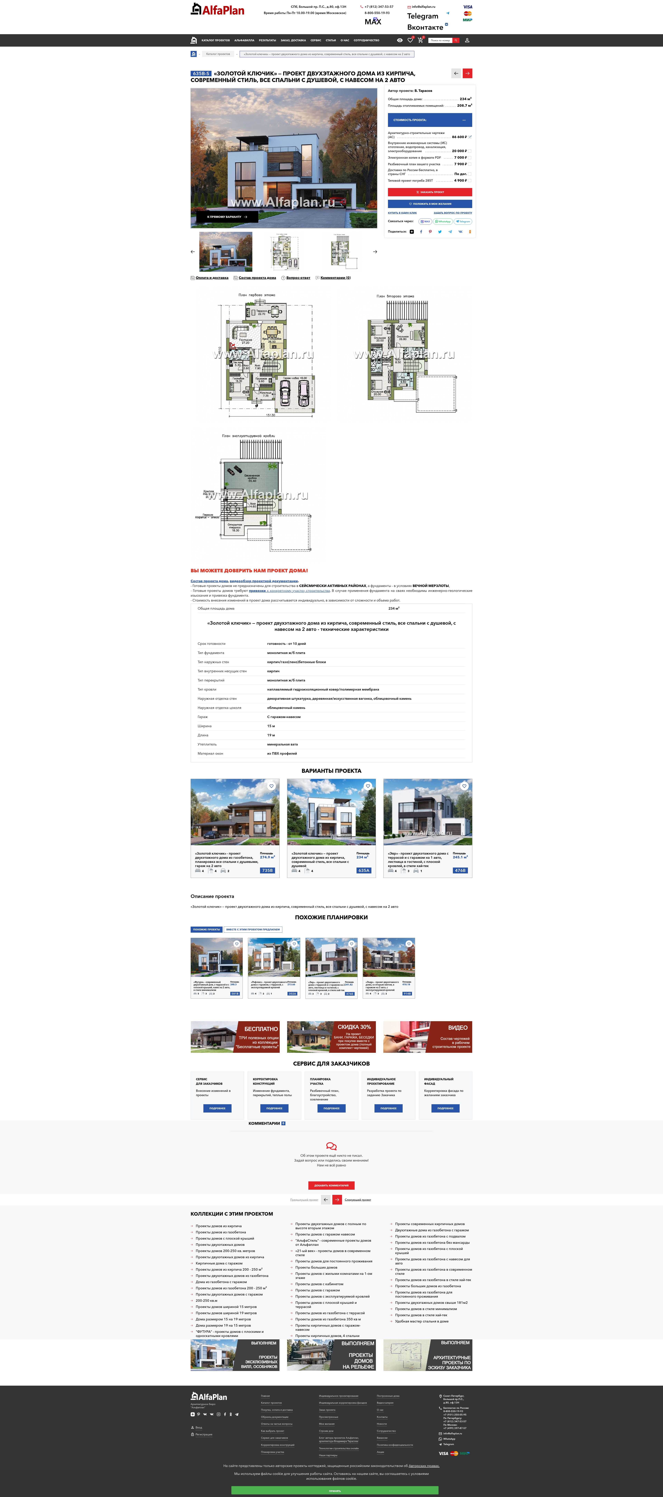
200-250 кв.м (206, 1300)
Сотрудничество (366, 40)
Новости (382, 1423)
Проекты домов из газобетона (221, 1232)
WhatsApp (444, 221)
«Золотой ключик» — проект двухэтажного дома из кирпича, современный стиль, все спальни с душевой (320, 859)
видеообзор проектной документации (264, 581)
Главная (265, 1395)
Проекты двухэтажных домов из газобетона (232, 1276)
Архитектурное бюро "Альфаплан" (203, 1406)
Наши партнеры (328, 1455)
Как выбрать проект (272, 1430)
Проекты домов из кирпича (219, 1226)
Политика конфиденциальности (395, 1444)
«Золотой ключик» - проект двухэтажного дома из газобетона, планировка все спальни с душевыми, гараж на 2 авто (226, 859)
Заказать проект (432, 192)
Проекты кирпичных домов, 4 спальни (327, 1336)
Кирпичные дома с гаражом (219, 1263)
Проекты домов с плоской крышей (225, 1238)
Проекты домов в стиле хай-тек (421, 1315)
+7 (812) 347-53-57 (379, 7)
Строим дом (326, 1430)
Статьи (331, 40)
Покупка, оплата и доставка (277, 1409)
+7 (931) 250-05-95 (455, 1414)
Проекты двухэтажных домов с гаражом (229, 1294)
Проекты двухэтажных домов (220, 1245)
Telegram (464, 221)
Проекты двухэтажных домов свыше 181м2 (431, 1303)
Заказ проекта (327, 1409)
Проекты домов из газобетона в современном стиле (433, 1271)
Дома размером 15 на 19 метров (223, 1319)
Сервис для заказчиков (331, 1063)
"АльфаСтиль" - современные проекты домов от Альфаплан (333, 1242)
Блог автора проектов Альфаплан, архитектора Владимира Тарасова (339, 1439)
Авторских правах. (424, 1466)
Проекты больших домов (316, 1267)
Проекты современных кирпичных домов (430, 1224)
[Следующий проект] (337, 1200)
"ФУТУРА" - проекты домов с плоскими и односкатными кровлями (230, 1334)
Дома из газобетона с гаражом (221, 1282)
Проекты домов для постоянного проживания (333, 1261)
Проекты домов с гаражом (317, 1290)
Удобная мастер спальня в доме (422, 1321)
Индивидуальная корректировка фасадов (343, 1402)
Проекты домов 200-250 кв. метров (225, 1251)
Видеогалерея (385, 1402)
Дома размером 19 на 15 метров (223, 1325)
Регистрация (204, 1434)
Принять (335, 1491)
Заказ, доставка (293, 40)
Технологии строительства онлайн (339, 1448)
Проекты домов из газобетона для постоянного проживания (423, 1294)
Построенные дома (388, 1395)
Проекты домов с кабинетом (319, 1284)
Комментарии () (336, 278)
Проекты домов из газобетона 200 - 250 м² (231, 1288)
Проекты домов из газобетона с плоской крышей (429, 1251)
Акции (380, 1451)
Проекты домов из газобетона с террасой (330, 1313)
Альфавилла (244, 40)
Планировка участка (272, 1451)
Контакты (382, 1416)
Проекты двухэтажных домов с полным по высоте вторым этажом (330, 1226)
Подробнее (212, 836)
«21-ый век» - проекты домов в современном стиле (333, 1253)
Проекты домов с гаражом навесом (325, 1234)
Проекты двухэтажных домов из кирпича (230, 1257)
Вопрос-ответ (298, 278)
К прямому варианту (224, 217)
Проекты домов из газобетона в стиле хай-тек (433, 1280)
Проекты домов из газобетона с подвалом (430, 1236)
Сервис (316, 40)
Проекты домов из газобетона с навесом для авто (432, 1261)
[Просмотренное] (400, 40)
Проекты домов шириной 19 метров (226, 1313)
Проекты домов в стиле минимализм (426, 1309)
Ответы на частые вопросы (276, 1423)
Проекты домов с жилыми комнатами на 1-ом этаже (333, 1276)
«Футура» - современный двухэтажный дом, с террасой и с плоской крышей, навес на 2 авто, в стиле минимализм (212, 986)
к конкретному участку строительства (289, 591)
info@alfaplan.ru (423, 7)
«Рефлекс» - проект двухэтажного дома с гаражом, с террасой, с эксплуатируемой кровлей (269, 985)
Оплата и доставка (212, 278)
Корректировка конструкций (277, 1444)
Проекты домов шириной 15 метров (226, 1307)
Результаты (267, 40)
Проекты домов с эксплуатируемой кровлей (332, 1296)
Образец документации (274, 1416)
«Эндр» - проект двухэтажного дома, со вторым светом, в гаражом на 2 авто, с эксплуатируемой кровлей (382, 986)
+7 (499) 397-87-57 (455, 1428)
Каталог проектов (216, 40)
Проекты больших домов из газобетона (428, 1286)
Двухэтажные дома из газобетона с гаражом (432, 1230)
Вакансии (382, 1437)
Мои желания (327, 1423)
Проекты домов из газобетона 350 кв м (328, 1319)
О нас (345, 40)
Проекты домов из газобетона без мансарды (432, 1242)
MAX (427, 221)
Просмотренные (328, 1416)
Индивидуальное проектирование (338, 1395)
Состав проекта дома (257, 278)
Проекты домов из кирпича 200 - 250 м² (229, 1269)
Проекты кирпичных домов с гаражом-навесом (328, 1327)
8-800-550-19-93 (377, 13)
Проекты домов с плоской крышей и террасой (326, 1305)
